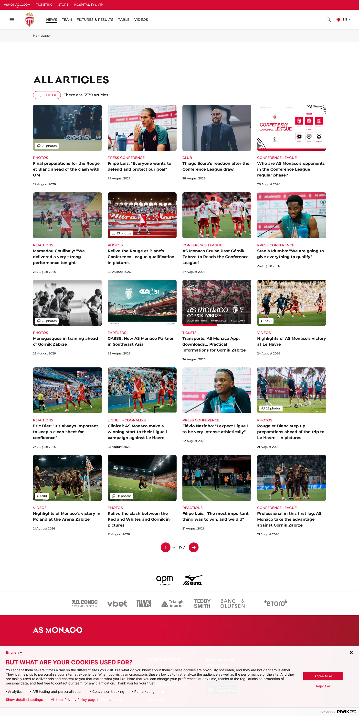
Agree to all (323, 676)
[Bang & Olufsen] (232, 603)
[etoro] (275, 603)
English (12, 652)
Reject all (323, 686)
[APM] (164, 580)
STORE (63, 4)
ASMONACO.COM (17, 4)
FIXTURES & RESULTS (95, 19)
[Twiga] (144, 603)
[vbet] (117, 603)
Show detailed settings (24, 700)
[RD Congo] (85, 603)
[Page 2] (194, 547)
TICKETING (44, 4)
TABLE (123, 19)
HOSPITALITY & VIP (88, 4)
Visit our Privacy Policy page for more (81, 700)
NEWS (51, 19)
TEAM (67, 19)
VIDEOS (141, 19)
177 (182, 547)
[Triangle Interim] (172, 603)
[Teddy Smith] (202, 603)
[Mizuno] (193, 580)
